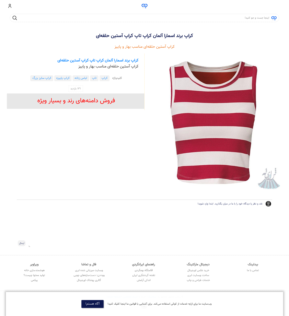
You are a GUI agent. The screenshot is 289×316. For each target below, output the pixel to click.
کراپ (104, 78)
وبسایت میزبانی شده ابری (89, 270)
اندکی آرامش (144, 280)
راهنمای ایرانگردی (143, 264)
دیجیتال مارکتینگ (198, 264)
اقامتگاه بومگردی (144, 270)
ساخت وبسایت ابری (198, 275)
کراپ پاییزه (63, 78)
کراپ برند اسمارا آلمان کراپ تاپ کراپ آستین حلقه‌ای (144, 36)
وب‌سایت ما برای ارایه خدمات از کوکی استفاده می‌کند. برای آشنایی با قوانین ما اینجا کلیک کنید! (160, 304)
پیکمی (34, 280)
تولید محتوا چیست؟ (34, 275)
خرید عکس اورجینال (198, 270)
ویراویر (34, 264)
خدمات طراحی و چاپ (198, 280)
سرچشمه (144, 5)
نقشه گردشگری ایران (143, 275)
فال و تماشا (88, 264)
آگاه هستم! (92, 303)
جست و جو (15, 17)
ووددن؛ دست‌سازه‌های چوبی (89, 275)
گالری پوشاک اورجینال (89, 280)
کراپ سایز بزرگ (41, 78)
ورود (10, 6)
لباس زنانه (81, 78)
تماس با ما (253, 270)
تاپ (94, 78)
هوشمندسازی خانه (34, 270)
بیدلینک (253, 264)
